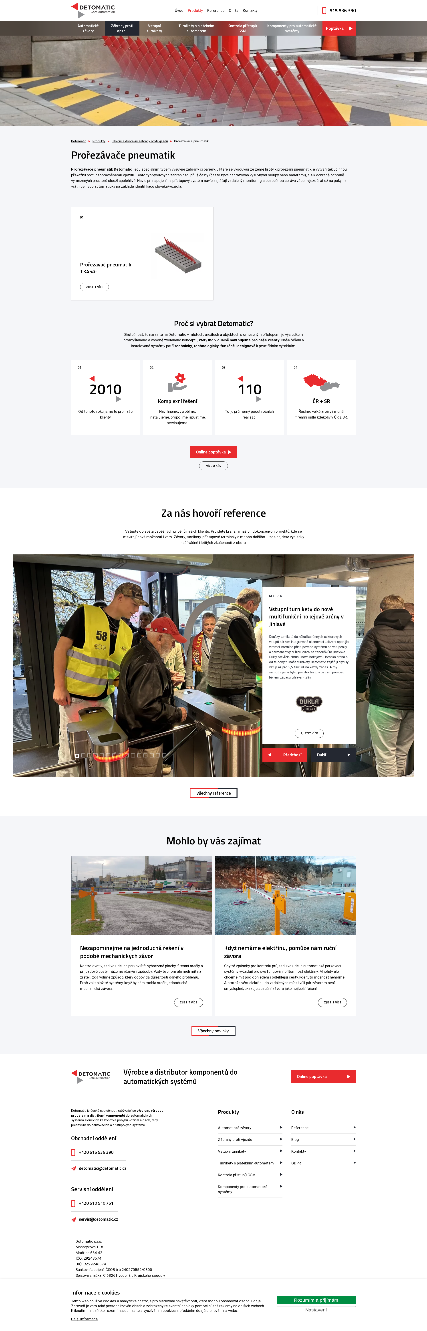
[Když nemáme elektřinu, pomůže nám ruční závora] (285, 895)
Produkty (195, 10)
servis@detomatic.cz (98, 1219)
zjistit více (309, 733)
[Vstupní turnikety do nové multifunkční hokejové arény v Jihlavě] (309, 704)
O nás (233, 10)
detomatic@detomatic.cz (102, 1168)
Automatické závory (88, 28)
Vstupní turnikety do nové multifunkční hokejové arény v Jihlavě (306, 616)
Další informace (84, 1319)
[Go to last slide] (284, 755)
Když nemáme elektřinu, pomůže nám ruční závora (280, 951)
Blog (295, 1139)
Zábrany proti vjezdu (122, 28)
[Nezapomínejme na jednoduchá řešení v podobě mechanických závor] (141, 895)
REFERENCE (277, 595)
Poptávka (335, 28)
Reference (215, 10)
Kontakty (250, 10)
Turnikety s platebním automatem (196, 28)
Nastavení (316, 1310)
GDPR (296, 1163)
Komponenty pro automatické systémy (292, 28)
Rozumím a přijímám (316, 1300)
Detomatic (78, 141)
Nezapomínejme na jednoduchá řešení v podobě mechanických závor (131, 951)
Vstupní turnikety (154, 28)
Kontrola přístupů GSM (242, 28)
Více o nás (213, 465)
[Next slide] (333, 755)
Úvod (179, 10)
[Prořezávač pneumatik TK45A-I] (142, 253)
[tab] (77, 756)
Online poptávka (211, 452)
